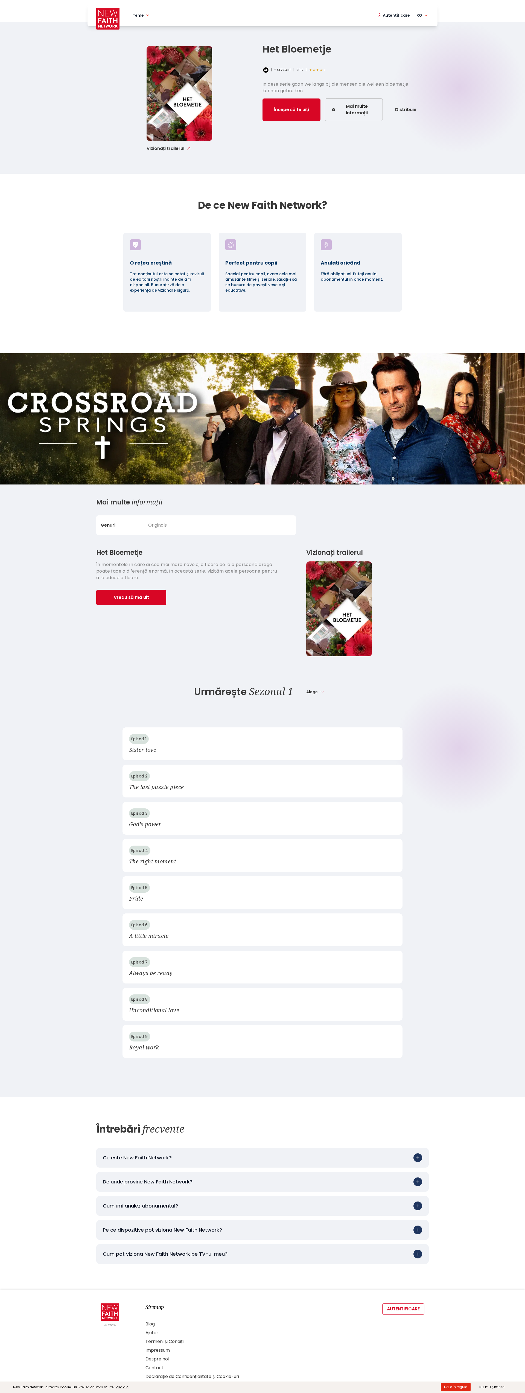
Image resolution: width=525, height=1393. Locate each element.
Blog (150, 1324)
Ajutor (151, 1333)
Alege (312, 692)
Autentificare (403, 1309)
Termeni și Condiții (164, 1341)
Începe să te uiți (291, 109)
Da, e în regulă (455, 1387)
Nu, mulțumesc (491, 1387)
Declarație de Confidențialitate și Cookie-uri (192, 1376)
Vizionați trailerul (165, 148)
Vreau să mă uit (131, 597)
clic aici (122, 1387)
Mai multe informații (357, 109)
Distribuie (405, 109)
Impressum (157, 1350)
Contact (154, 1368)
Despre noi (157, 1359)
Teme (138, 15)
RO (419, 15)
